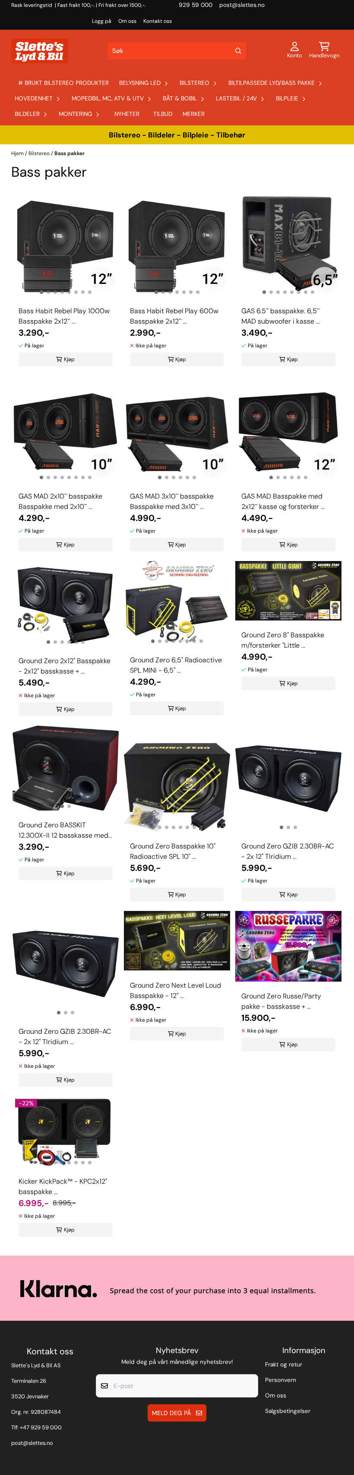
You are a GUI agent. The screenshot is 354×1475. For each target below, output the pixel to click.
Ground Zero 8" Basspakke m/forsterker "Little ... (282, 640)
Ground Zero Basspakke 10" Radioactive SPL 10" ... (172, 851)
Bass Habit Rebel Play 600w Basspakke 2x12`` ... (174, 316)
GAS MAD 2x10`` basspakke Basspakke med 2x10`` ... (60, 501)
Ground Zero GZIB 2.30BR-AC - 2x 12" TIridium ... (287, 851)
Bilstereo (39, 153)
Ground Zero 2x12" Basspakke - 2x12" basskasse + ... (65, 666)
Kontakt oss (157, 21)
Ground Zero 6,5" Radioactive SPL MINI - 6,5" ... (176, 665)
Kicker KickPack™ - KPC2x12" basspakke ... (63, 1186)
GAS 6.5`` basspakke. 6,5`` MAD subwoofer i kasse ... (280, 316)
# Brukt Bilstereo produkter (63, 83)
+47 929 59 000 (41, 1427)
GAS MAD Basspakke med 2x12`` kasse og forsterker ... (283, 501)
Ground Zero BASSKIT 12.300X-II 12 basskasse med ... (63, 830)
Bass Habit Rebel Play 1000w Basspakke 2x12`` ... (64, 316)
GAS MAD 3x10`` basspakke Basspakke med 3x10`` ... (172, 501)
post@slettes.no (32, 1443)
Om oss (127, 21)
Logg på (101, 21)
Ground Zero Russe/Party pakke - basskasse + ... (281, 1001)
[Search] (238, 50)
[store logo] (39, 50)
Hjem (18, 153)
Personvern (280, 1380)
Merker (194, 114)
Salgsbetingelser (287, 1411)
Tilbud (162, 114)
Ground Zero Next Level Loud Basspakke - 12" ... (175, 990)
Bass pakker (69, 153)
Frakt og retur (283, 1364)
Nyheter (126, 114)
